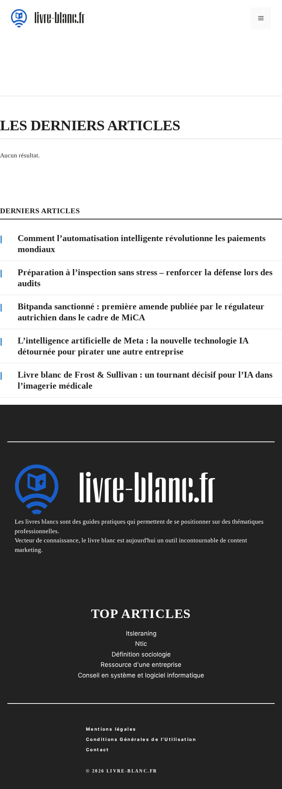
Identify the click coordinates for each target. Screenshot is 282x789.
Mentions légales (111, 729)
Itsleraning (141, 633)
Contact (97, 749)
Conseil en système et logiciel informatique (141, 675)
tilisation (141, 739)
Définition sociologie (141, 654)
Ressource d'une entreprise (141, 664)
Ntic (141, 643)
